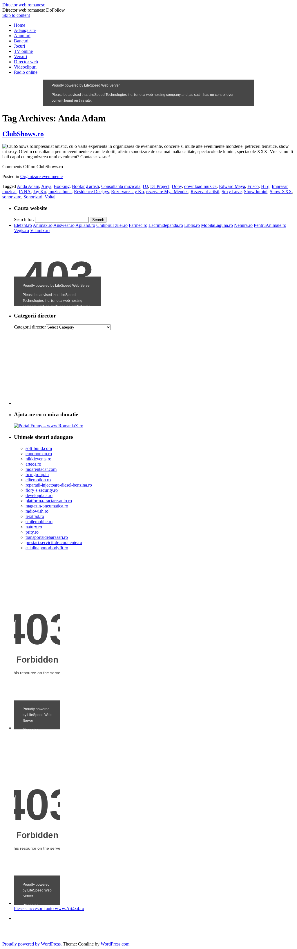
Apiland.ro (85, 225)
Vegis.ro (21, 230)
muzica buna (60, 191)
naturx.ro (34, 526)
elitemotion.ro (38, 479)
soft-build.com (39, 448)
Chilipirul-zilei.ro (112, 225)
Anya (46, 186)
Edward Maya (232, 186)
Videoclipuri (25, 66)
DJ (145, 186)
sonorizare (11, 196)
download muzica (200, 186)
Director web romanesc (23, 4)
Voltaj (50, 196)
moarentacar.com (41, 469)
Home (19, 25)
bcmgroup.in (37, 474)
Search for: (24, 219)
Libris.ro (192, 225)
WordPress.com (115, 943)
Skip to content (16, 15)
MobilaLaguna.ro (217, 225)
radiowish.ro (37, 511)
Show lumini (255, 191)
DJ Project (159, 186)
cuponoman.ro (39, 453)
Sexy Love (232, 191)
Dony (177, 186)
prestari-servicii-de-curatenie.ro (54, 542)
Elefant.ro (23, 225)
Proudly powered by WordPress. (32, 943)
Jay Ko (39, 191)
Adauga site (25, 30)
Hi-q (265, 186)
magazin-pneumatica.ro (47, 505)
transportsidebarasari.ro (47, 537)
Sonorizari (32, 196)
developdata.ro (39, 495)
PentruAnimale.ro (270, 225)
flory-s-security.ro (42, 490)
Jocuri (19, 46)
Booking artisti (85, 186)
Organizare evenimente (41, 176)
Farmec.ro (138, 225)
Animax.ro (42, 225)
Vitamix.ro (40, 230)
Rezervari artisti (205, 191)
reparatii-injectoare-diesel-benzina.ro (59, 484)
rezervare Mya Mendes (167, 191)
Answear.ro (64, 225)
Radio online (25, 72)
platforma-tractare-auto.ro (49, 500)
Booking (62, 186)
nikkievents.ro (38, 458)
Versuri (20, 56)
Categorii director (30, 326)
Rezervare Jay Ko (127, 191)
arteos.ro (33, 464)
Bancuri (21, 40)
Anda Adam (28, 186)
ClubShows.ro (23, 134)
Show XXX (281, 191)
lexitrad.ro (35, 516)
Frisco (253, 186)
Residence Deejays (91, 191)
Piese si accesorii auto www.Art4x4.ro (49, 908)
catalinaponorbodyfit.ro (47, 547)
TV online (23, 51)
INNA (25, 191)
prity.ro (32, 532)
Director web (26, 61)
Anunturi (22, 35)
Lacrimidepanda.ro (165, 225)
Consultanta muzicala (120, 186)
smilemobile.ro (39, 521)
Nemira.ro (243, 225)
